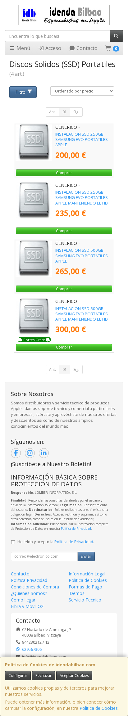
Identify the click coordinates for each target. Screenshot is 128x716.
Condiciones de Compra (35, 587)
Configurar (17, 675)
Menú (22, 48)
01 (64, 112)
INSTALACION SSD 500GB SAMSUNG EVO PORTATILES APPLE (81, 255)
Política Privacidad (29, 580)
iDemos (77, 593)
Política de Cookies (99, 708)
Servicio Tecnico (85, 600)
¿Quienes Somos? (29, 593)
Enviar (86, 556)
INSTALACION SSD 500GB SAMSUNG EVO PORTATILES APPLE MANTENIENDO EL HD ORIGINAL (81, 316)
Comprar (64, 172)
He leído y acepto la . (55, 541)
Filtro (20, 92)
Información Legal (87, 574)
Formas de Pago (85, 587)
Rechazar (43, 675)
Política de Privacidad (76, 528)
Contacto (86, 48)
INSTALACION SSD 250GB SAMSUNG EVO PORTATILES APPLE (81, 139)
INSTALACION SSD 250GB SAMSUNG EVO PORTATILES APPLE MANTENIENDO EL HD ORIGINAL (81, 200)
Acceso (52, 48)
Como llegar (23, 600)
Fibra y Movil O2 (27, 606)
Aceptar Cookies (74, 675)
